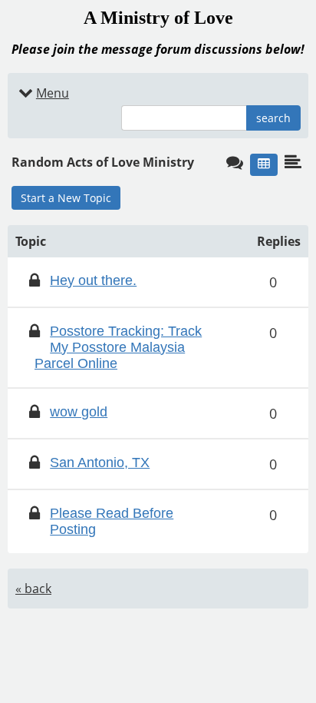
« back (33, 588)
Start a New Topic (66, 198)
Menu (52, 93)
